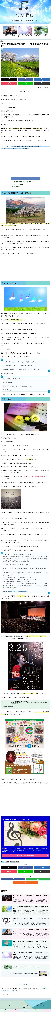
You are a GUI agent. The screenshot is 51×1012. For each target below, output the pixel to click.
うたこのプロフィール (25, 1003)
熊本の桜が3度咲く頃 (15, 861)
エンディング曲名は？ (19, 184)
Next (50, 31)
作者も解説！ (17, 186)
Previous (1, 31)
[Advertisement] (25, 163)
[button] (42, 83)
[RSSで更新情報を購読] (25, 882)
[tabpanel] (9, 31)
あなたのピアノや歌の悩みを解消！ (25, 855)
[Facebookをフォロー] (13, 879)
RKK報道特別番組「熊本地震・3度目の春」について (26, 181)
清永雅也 (7, 861)
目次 (23, 178)
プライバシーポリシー (41, 1005)
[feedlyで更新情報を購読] (38, 879)
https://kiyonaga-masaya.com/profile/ (17, 591)
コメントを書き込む (25, 984)
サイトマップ (25, 1005)
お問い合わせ (25, 1007)
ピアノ (9, 1005)
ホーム (9, 1003)
